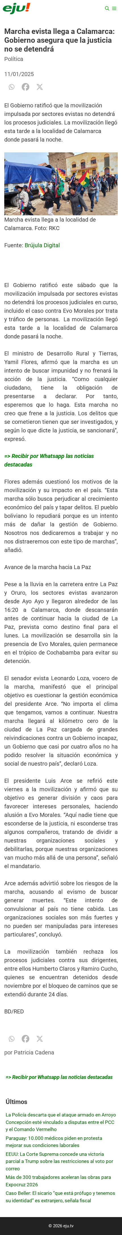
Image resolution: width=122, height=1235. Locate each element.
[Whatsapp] (11, 87)
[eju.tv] (16, 8)
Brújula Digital (42, 245)
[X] (39, 87)
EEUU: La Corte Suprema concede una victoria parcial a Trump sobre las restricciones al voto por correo (59, 1161)
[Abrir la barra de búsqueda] (107, 8)
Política (13, 59)
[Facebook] (25, 87)
